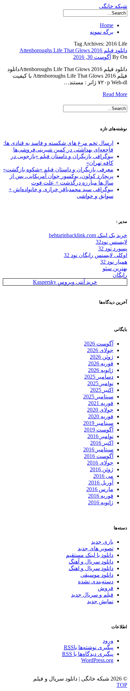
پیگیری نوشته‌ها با (88, 647)
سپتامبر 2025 (98, 396)
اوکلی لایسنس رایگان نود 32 (95, 255)
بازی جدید (102, 542)
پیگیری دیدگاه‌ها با (87, 654)
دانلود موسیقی (96, 575)
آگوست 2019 (98, 430)
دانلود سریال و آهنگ (91, 562)
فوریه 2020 (100, 416)
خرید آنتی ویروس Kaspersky (65, 282)
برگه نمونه (101, 32)
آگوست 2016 (98, 456)
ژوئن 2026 (101, 357)
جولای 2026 (100, 350)
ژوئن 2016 (101, 469)
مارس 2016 (99, 489)
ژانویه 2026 (100, 370)
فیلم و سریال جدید (92, 595)
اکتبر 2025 (101, 390)
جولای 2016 (100, 463)
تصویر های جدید (95, 548)
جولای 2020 (100, 410)
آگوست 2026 (98, 344)
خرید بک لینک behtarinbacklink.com (88, 235)
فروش (105, 588)
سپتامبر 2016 (98, 449)
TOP (121, 685)
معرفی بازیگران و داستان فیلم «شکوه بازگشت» (58, 169)
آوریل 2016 (100, 483)
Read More (115, 94)
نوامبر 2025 (100, 383)
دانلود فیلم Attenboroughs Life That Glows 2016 (73, 50)
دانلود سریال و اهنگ (91, 568)
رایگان (120, 275)
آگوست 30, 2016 (92, 57)
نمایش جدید (100, 601)
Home (106, 25)
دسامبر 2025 (98, 377)
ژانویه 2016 (100, 502)
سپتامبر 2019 (98, 423)
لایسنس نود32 (111, 242)
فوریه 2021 (100, 403)
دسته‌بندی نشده (95, 581)
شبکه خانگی (113, 6)
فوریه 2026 (100, 363)
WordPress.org (97, 660)
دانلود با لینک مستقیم (89, 555)
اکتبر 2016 (101, 443)
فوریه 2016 (100, 496)
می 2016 (103, 476)
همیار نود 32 (113, 262)
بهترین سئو (115, 268)
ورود (108, 641)
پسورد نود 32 (112, 248)
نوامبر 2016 (100, 436)
